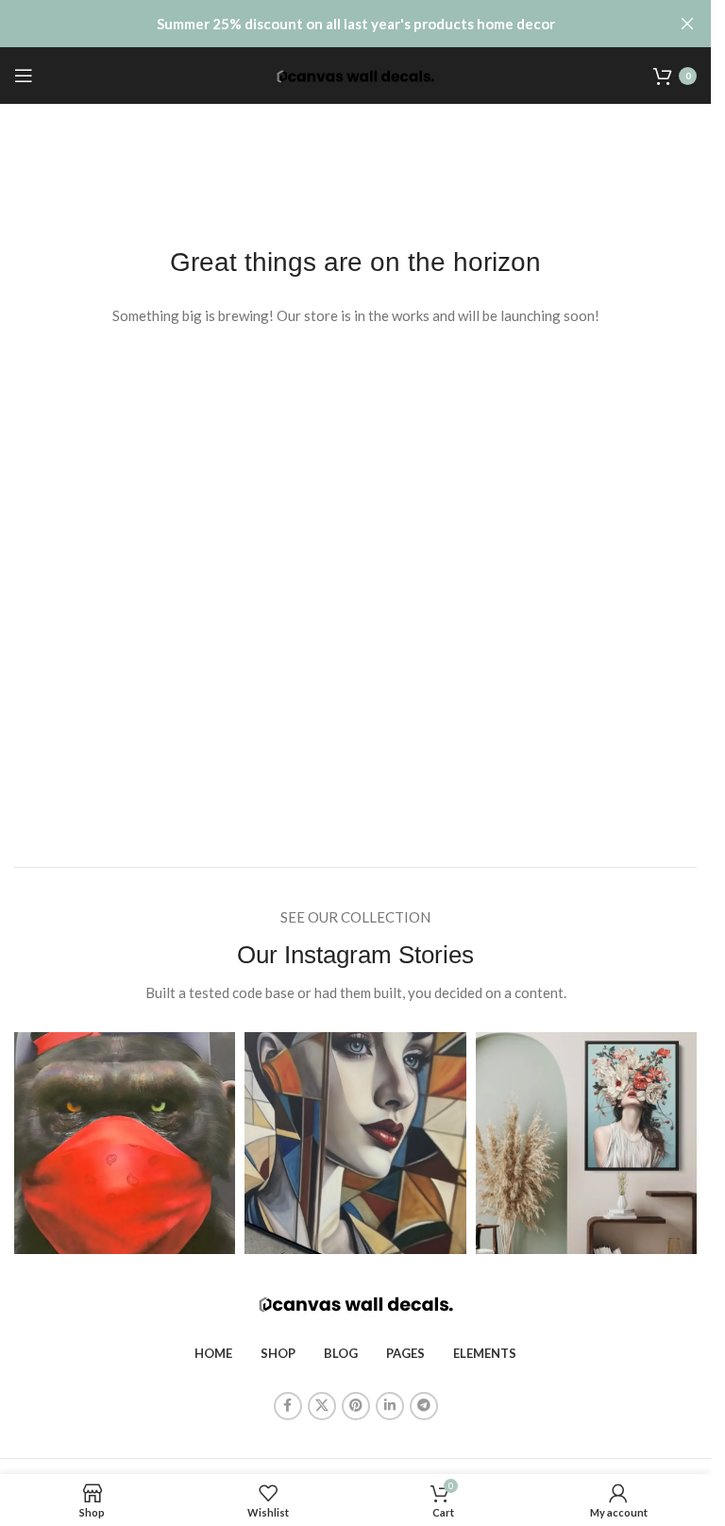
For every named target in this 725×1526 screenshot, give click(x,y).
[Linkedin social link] (390, 1406)
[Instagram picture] (124, 1142)
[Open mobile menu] (23, 75)
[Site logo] (355, 74)
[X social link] (322, 1406)
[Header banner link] (355, 23)
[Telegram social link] (424, 1406)
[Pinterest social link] (356, 1406)
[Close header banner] (687, 23)
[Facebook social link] (288, 1406)
